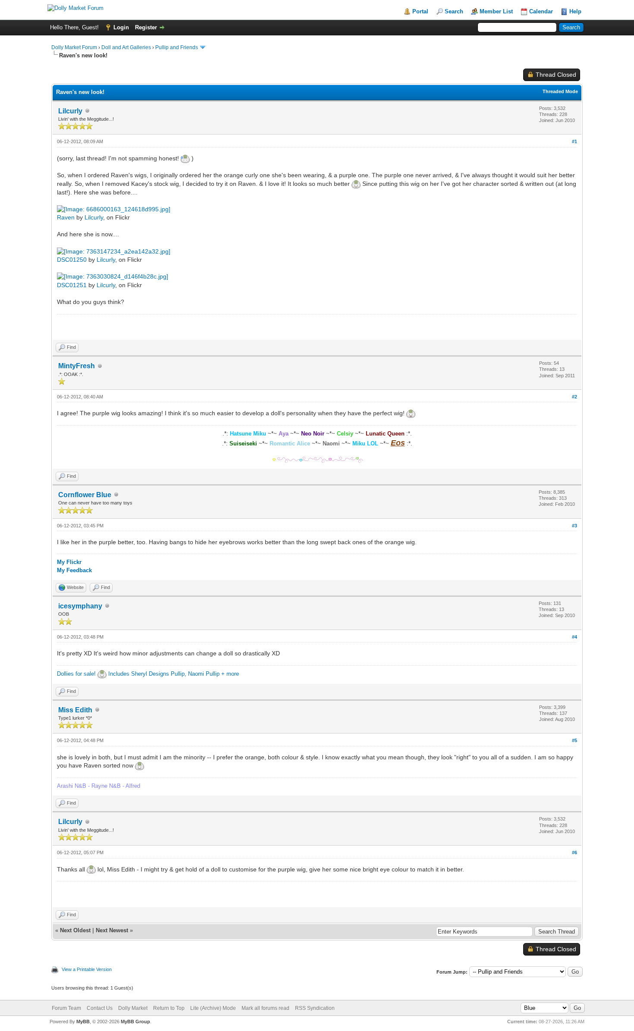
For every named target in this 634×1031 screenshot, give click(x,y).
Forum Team (66, 1008)
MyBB (83, 1021)
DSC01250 (72, 259)
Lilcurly (70, 111)
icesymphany (80, 606)
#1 (574, 141)
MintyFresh (76, 366)
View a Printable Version (87, 969)
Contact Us (100, 1008)
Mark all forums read (265, 1008)
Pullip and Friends (177, 47)
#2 (574, 396)
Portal (420, 11)
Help (575, 11)
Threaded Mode (560, 91)
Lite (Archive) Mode (213, 1008)
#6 (574, 852)
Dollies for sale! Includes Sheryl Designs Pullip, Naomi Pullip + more (148, 674)
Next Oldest (75, 930)
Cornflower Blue (84, 494)
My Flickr (69, 562)
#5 (574, 740)
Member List (496, 11)
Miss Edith (75, 710)
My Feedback (74, 570)
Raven (66, 217)
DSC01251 (72, 285)
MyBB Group (135, 1021)
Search (454, 11)
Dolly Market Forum (74, 47)
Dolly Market (133, 1008)
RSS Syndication (315, 1008)
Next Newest (112, 930)
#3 (574, 525)
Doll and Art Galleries (126, 47)
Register (146, 27)
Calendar (541, 11)
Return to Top (169, 1008)
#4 (574, 636)
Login (121, 27)
